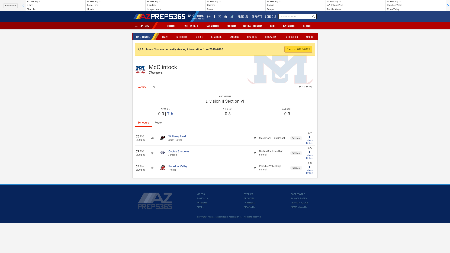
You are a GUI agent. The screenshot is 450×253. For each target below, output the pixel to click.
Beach (307, 26)
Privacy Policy (299, 202)
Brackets (252, 37)
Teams (165, 37)
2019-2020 (306, 87)
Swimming (289, 26)
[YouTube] (225, 16)
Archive (310, 37)
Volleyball (191, 26)
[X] (220, 16)
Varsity (141, 87)
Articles (243, 16)
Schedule (143, 122)
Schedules (181, 37)
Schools (270, 16)
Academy (202, 202)
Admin (200, 207)
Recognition (292, 37)
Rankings (234, 37)
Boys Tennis (142, 37)
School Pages (299, 198)
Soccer (231, 26)
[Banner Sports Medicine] (196, 16)
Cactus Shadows (178, 153)
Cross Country (252, 26)
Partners (249, 202)
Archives (249, 198)
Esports (257, 16)
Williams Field (177, 138)
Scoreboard (298, 194)
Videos (201, 194)
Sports (144, 26)
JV (153, 87)
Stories (248, 194)
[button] (448, 5)
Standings (216, 37)
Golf (273, 26)
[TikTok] (232, 16)
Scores (199, 37)
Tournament (271, 37)
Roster (158, 122)
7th (170, 113)
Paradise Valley (178, 168)
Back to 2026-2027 (298, 49)
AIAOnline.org (299, 207)
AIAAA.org (249, 207)
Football (171, 26)
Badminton (10, 5)
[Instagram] (209, 16)
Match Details (309, 141)
